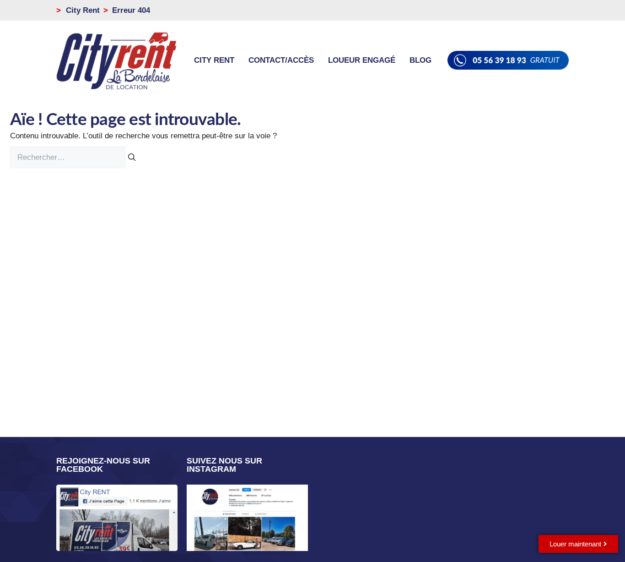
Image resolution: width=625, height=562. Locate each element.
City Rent (214, 60)
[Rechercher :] (69, 157)
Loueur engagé (361, 60)
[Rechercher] (132, 157)
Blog (420, 60)
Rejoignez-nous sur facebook (103, 465)
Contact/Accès (281, 60)
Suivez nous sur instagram (224, 465)
